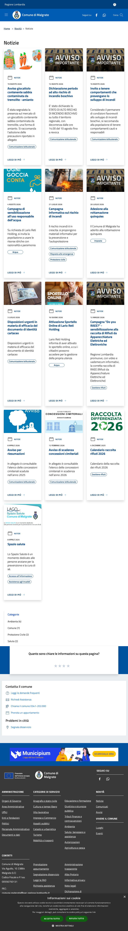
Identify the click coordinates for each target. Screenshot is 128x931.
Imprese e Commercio (44, 818)
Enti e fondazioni (11, 818)
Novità (18, 28)
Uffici (4, 812)
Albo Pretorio (72, 874)
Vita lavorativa (41, 812)
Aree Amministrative (13, 806)
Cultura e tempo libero (45, 806)
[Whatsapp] (103, 15)
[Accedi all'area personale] (114, 4)
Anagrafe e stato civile (45, 801)
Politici (5, 823)
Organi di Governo (11, 801)
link (94, 912)
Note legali (70, 886)
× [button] (124, 897)
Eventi (99, 833)
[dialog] (64, 912)
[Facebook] (95, 15)
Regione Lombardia (15, 4)
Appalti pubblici (41, 823)
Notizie (17, 77)
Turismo (37, 835)
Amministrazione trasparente (74, 866)
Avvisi (99, 812)
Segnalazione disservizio (46, 874)
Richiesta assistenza (44, 886)
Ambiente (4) (14, 621)
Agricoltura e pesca (75, 848)
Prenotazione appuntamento (41, 866)
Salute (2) (13, 641)
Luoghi (99, 828)
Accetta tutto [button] (52, 918)
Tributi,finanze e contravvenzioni (73, 819)
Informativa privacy (75, 880)
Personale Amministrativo (16, 829)
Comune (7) (14, 628)
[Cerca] (121, 15)
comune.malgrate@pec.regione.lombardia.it (26, 893)
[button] (64, 925)
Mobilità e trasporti (43, 840)
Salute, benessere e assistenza (75, 834)
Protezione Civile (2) (18, 634)
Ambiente (70, 826)
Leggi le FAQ (39, 880)
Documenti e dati (11, 835)
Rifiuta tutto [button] (76, 918)
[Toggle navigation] (6, 15)
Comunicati (102, 806)
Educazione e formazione (78, 801)
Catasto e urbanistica (44, 829)
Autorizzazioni (72, 842)
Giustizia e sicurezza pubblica (75, 808)
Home (7, 28)
